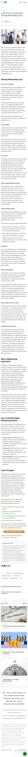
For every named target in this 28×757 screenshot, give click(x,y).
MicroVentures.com (6, 724)
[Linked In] (7, 566)
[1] (9, 434)
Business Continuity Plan (18, 704)
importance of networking (18, 573)
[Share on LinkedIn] (6, 25)
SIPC (11, 701)
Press (24, 692)
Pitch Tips (3, 10)
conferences (8, 573)
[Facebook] (2, 566)
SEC (15, 701)
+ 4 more (20, 578)
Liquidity (10, 695)
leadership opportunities (6, 575)
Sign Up (25, 2)
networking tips (5, 578)
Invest (5, 695)
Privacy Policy (7, 704)
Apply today (23, 526)
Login (20, 2)
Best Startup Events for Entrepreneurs (12, 520)
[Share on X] (10, 25)
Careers (22, 698)
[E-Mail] (9, 566)
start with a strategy (13, 578)
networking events (16, 575)
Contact (9, 692)
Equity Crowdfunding (19, 695)
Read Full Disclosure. (7, 749)
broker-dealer (21, 715)
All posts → (24, 603)
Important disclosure (8, 543)
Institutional (7, 698)
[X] (4, 566)
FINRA (7, 701)
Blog (3, 7)
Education (13, 698)
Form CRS (19, 701)
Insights (19, 692)
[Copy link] (13, 25)
